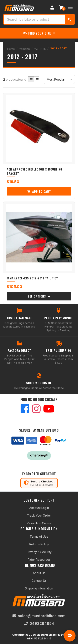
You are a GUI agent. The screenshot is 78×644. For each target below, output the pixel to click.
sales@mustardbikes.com (42, 616)
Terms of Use (39, 536)
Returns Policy (39, 544)
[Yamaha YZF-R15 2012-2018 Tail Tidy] (39, 237)
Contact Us (39, 580)
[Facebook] (25, 409)
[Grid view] (31, 79)
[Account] (52, 7)
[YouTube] (48, 409)
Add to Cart (41, 191)
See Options (37, 296)
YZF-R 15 (40, 48)
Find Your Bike (39, 33)
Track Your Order (39, 515)
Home (11, 48)
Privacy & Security (39, 552)
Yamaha (24, 48)
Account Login (39, 507)
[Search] (69, 19)
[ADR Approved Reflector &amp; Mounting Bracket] (39, 128)
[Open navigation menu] (70, 7)
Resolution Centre (39, 523)
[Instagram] (36, 409)
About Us (39, 573)
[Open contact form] (70, 636)
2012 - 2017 (58, 48)
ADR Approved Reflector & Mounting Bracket (34, 171)
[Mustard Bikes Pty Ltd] (19, 7)
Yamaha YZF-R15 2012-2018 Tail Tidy (32, 278)
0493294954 (42, 623)
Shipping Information (39, 588)
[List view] (37, 79)
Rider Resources (39, 559)
